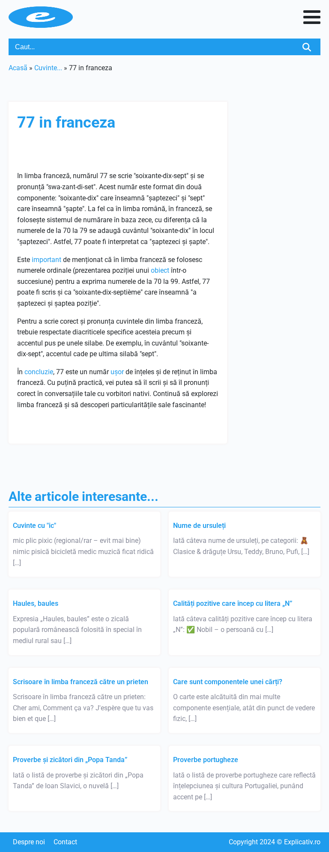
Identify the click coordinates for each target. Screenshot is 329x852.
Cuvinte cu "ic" (34, 525)
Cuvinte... (48, 68)
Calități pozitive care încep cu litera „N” (232, 603)
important (46, 260)
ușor (117, 372)
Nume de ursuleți (199, 525)
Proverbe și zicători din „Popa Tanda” (70, 760)
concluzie (38, 372)
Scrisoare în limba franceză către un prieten (80, 682)
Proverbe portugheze (205, 760)
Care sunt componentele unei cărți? (227, 682)
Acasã (18, 68)
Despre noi (29, 842)
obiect (160, 270)
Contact (65, 842)
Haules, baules (35, 603)
